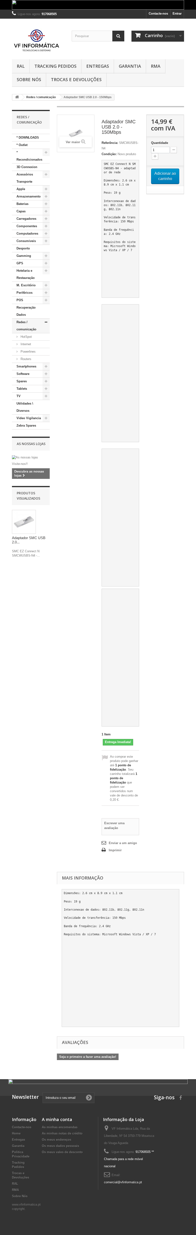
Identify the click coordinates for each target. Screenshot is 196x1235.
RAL (21, 66)
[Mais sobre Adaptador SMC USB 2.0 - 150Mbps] (24, 522)
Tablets (21, 388)
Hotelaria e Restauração (25, 274)
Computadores (27, 233)
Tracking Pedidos (55, 66)
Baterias (22, 204)
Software (22, 374)
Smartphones (26, 366)
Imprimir (115, 850)
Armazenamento (28, 196)
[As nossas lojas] (31, 457)
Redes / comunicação (26, 325)
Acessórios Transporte (24, 178)
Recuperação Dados (26, 311)
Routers (25, 359)
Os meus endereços (56, 1139)
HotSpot (26, 336)
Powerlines (28, 351)
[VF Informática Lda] (38, 40)
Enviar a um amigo (123, 843)
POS (19, 300)
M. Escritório (26, 285)
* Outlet (21, 145)
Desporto (23, 248)
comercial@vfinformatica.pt (123, 1182)
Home (16, 1133)
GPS (19, 263)
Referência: (110, 143)
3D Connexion (26, 167)
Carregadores (26, 218)
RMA (155, 66)
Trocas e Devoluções (76, 79)
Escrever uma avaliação (114, 825)
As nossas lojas (31, 443)
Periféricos (24, 292)
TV (18, 396)
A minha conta (57, 1119)
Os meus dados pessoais (60, 1146)
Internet (25, 344)
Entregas (97, 66)
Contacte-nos (158, 13)
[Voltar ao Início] (17, 97)
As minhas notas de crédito (62, 1133)
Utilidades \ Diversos (24, 407)
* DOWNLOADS (27, 137)
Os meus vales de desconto (62, 1152)
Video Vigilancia (28, 418)
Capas (21, 211)
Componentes (26, 226)
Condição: (109, 154)
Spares (21, 381)
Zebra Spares (26, 425)
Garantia (130, 66)
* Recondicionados (29, 156)
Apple (20, 189)
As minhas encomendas (59, 1127)
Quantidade (159, 143)
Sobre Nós (29, 79)
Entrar (177, 13)
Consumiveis (26, 241)
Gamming (23, 256)
